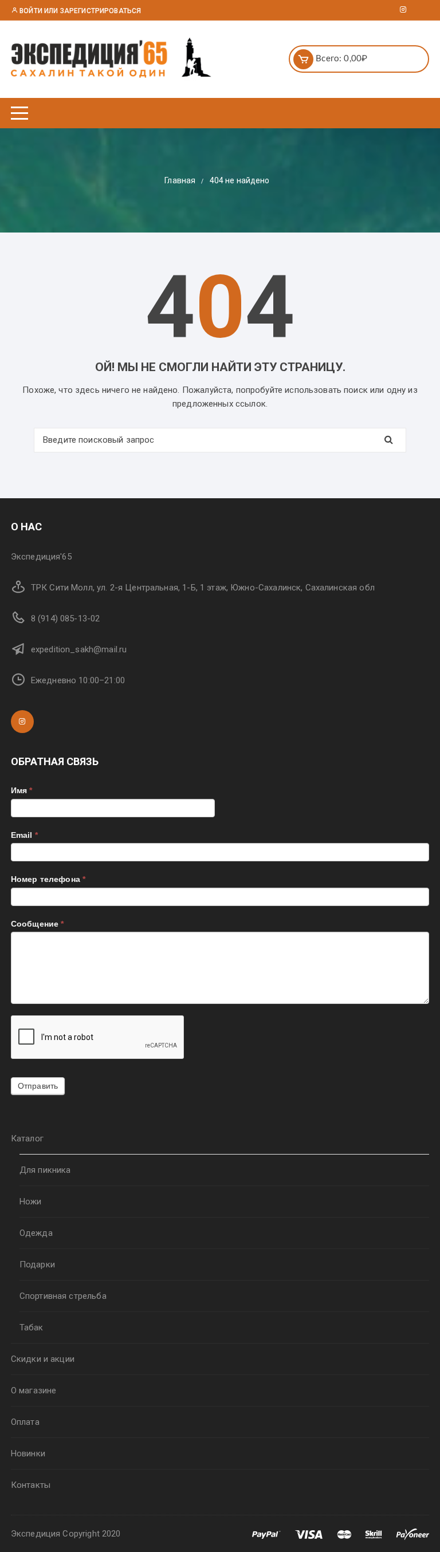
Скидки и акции (42, 1359)
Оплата (25, 1422)
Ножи (30, 1201)
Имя (22, 790)
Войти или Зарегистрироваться (79, 11)
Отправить (38, 1085)
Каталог (27, 1138)
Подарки (37, 1264)
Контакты (30, 1485)
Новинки (28, 1453)
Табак (31, 1327)
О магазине (34, 1390)
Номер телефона (48, 879)
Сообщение (37, 923)
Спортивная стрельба (63, 1296)
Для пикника (45, 1170)
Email (24, 835)
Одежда (36, 1233)
